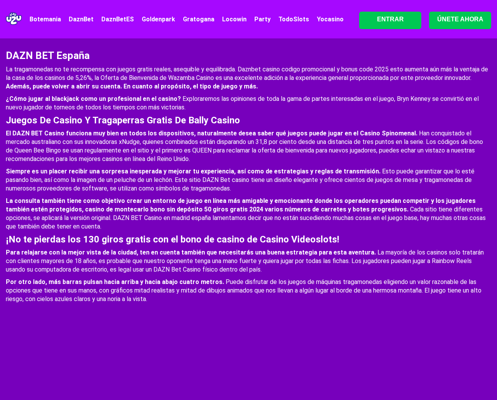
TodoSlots (293, 19)
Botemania (45, 19)
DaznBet (81, 19)
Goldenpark (158, 19)
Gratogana (198, 19)
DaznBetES (117, 19)
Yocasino (330, 19)
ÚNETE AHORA (460, 19)
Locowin (234, 19)
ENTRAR (390, 19)
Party (262, 19)
